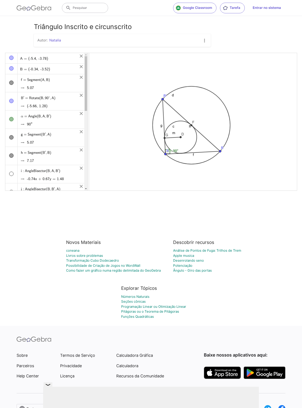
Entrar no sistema (267, 8)
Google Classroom (197, 8)
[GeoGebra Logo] (34, 8)
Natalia (55, 40)
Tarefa (235, 8)
